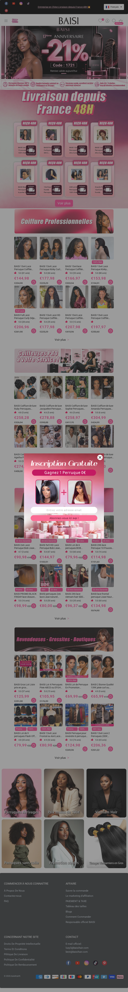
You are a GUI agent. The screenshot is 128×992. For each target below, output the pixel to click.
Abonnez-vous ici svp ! (64, 518)
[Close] (100, 457)
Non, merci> (64, 526)
